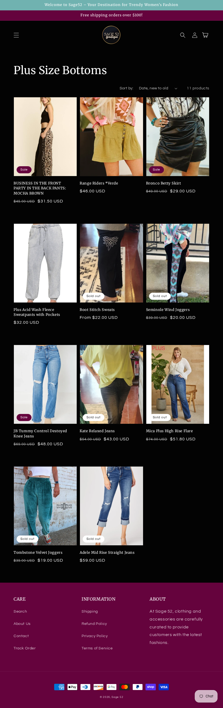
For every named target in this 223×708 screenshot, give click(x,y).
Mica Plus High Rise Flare (169, 431)
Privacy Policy (95, 636)
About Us (22, 624)
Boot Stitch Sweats (97, 309)
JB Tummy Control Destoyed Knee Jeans (40, 433)
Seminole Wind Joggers (168, 309)
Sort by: (127, 88)
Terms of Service (97, 648)
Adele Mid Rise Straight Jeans (107, 552)
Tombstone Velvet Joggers (38, 552)
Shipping (90, 611)
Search (20, 611)
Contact (21, 636)
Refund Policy (94, 624)
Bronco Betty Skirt (163, 183)
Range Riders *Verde (99, 183)
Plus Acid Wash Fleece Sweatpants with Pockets (37, 312)
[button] (16, 35)
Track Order (25, 648)
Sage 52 (117, 697)
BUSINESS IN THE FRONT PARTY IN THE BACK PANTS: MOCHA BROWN (40, 188)
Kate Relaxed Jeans (97, 431)
